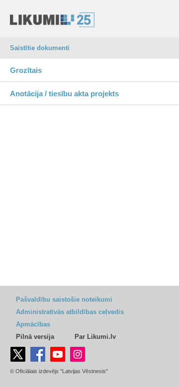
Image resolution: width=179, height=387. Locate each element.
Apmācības (33, 324)
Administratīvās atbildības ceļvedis (70, 312)
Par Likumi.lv (95, 336)
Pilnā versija (35, 336)
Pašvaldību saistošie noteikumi (64, 299)
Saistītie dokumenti (40, 48)
